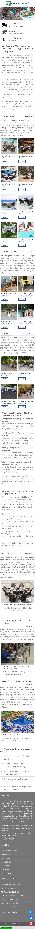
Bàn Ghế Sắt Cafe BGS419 (24, 374)
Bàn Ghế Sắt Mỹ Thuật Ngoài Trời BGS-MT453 (8, 402)
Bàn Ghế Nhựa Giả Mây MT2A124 (8, 241)
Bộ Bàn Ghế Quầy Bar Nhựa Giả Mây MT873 (8, 322)
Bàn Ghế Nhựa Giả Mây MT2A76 (26, 185)
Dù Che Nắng (6, 873)
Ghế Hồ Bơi (5, 858)
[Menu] (2, 3)
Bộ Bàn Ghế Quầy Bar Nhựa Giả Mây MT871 (25, 322)
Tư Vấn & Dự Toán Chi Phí (10, 884)
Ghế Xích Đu (5, 866)
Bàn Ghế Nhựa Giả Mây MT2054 (8, 157)
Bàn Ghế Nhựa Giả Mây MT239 (26, 157)
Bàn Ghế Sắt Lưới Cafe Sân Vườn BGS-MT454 (8, 374)
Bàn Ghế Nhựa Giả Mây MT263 (8, 185)
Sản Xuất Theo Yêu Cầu (9, 903)
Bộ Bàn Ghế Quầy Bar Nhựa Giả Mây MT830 (25, 294)
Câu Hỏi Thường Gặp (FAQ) (11, 907)
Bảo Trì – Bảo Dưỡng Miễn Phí (12, 896)
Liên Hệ (4, 161)
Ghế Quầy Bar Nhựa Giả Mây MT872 (9, 294)
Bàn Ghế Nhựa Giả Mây (9, 851)
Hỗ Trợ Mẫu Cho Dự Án (9, 899)
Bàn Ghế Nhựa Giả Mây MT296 (26, 213)
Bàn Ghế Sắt (5, 869)
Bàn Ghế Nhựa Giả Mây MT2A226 (26, 241)
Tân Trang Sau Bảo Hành (10, 892)
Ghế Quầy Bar (6, 862)
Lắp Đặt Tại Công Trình (9, 888)
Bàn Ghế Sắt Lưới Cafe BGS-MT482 (25, 402)
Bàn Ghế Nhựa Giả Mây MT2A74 (8, 213)
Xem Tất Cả (28, 116)
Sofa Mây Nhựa (7, 854)
